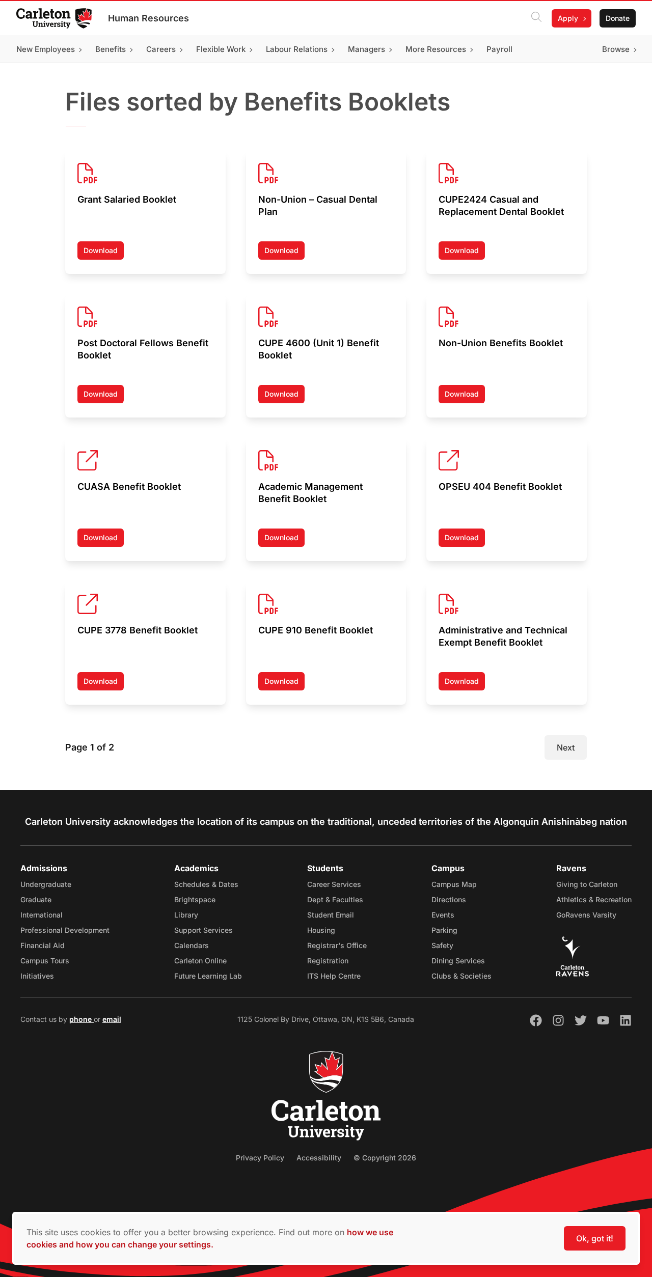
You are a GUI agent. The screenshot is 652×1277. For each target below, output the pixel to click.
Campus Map (454, 884)
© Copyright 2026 (385, 1157)
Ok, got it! (594, 1238)
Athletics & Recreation (594, 899)
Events (442, 914)
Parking (444, 930)
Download (104, 253)
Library (186, 914)
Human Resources (148, 18)
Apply (568, 18)
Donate (618, 18)
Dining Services (458, 960)
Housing (321, 930)
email (111, 1019)
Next (566, 747)
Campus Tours (44, 960)
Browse (616, 49)
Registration (327, 960)
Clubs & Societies (461, 975)
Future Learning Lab (208, 975)
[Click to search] (536, 18)
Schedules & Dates (206, 884)
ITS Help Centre (334, 975)
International (41, 914)
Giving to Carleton (586, 884)
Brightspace (194, 899)
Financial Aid (42, 945)
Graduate (35, 899)
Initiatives (37, 975)
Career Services (334, 884)
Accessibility (318, 1157)
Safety (442, 945)
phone (81, 1019)
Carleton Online (200, 960)
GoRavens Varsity (586, 914)
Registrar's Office (337, 945)
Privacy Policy (260, 1157)
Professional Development (65, 930)
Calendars (191, 945)
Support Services (203, 930)
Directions (448, 899)
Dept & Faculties (335, 899)
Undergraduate (45, 884)
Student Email (330, 914)
